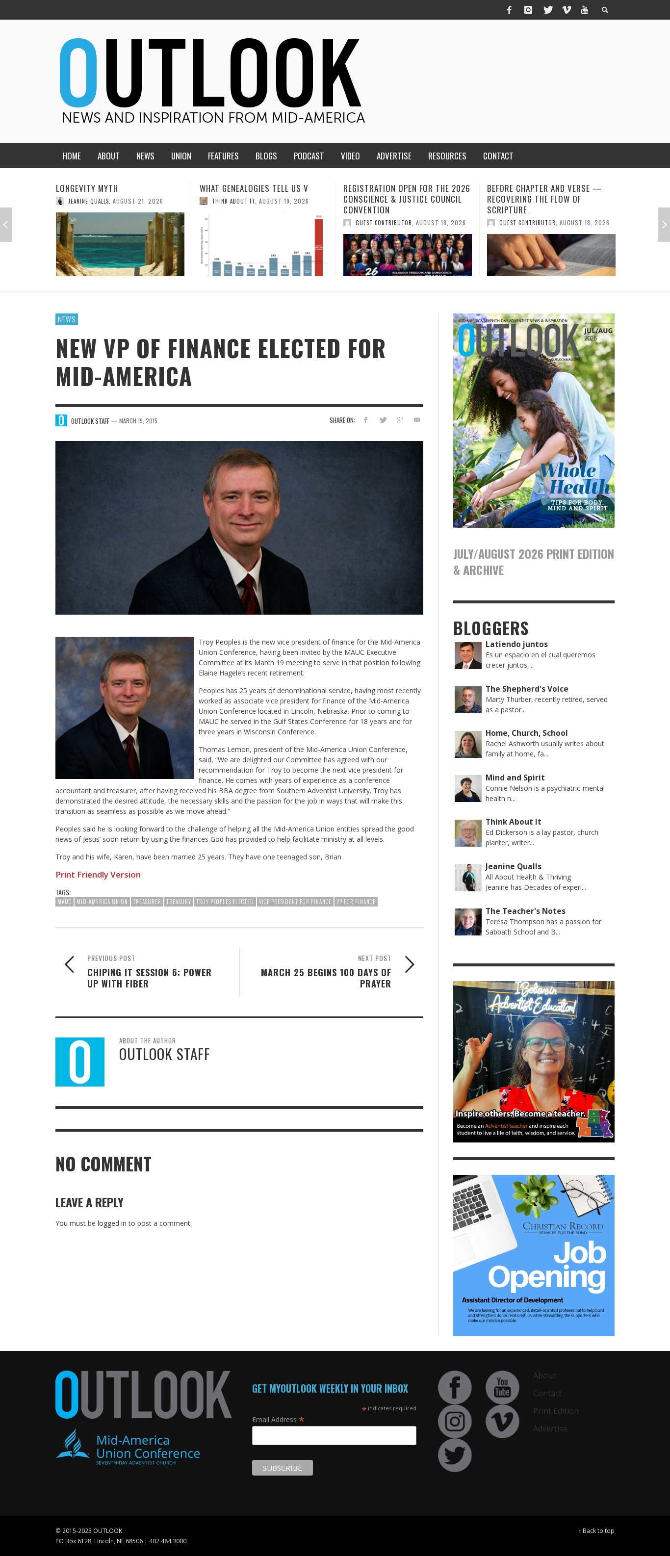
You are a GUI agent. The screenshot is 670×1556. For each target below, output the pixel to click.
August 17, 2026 (585, 211)
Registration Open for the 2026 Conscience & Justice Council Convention (263, 199)
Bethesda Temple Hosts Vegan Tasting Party (546, 193)
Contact (547, 1393)
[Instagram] (528, 10)
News (67, 318)
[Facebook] (509, 10)
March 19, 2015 (138, 420)
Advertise (550, 1428)
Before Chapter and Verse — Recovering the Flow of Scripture (400, 199)
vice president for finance (295, 902)
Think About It (89, 201)
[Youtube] (584, 10)
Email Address (278, 1419)
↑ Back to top (596, 1530)
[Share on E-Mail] (416, 420)
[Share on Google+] (399, 420)
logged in (112, 1223)
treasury (178, 902)
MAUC (64, 902)
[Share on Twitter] (382, 420)
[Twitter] (547, 10)
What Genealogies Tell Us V (110, 188)
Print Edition (556, 1410)
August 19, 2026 (140, 201)
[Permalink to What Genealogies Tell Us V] (120, 244)
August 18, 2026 (297, 222)
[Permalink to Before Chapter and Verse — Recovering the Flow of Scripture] (407, 255)
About (544, 1375)
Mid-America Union (102, 902)
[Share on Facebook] (365, 420)
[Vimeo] (566, 10)
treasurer (147, 902)
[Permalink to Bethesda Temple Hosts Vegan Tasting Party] (551, 249)
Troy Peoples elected (225, 902)
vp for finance (356, 902)
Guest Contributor (240, 223)
